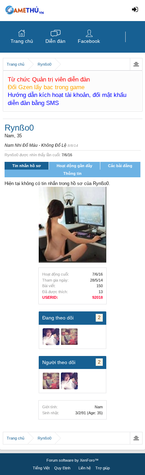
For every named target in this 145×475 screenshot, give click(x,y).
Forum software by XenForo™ (72, 460)
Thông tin (72, 173)
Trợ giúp (102, 468)
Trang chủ (22, 41)
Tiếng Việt (41, 468)
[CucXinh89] (51, 336)
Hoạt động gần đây (74, 166)
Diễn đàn (55, 41)
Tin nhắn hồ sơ (26, 166)
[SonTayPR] (69, 336)
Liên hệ (84, 468)
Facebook (89, 41)
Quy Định (62, 468)
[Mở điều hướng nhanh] (136, 64)
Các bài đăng (120, 166)
